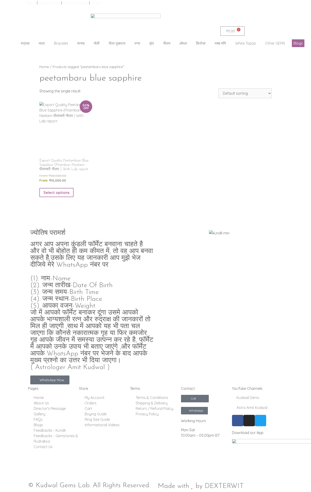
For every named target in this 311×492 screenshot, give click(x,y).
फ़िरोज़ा (201, 43)
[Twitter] (260, 420)
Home (44, 67)
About (31, 2)
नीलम (166, 43)
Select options (56, 192)
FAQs (95, 2)
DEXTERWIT (224, 486)
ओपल (183, 43)
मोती (96, 43)
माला (42, 43)
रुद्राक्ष (25, 43)
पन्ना (137, 43)
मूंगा (151, 43)
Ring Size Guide (75, 2)
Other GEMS (275, 43)
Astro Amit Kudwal (251, 407)
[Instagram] (249, 420)
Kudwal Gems (247, 397)
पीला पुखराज (117, 43)
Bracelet (61, 43)
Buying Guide (49, 2)
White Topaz (245, 43)
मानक (81, 43)
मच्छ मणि (220, 43)
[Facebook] (237, 420)
